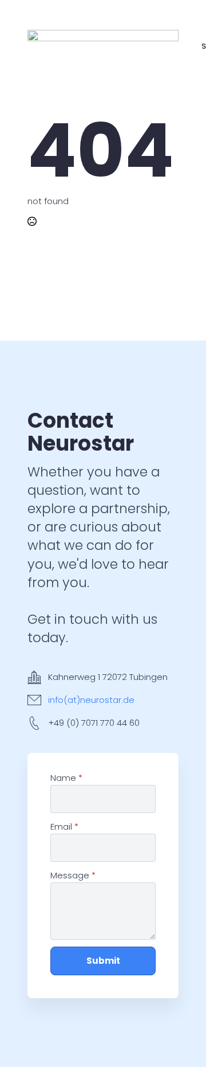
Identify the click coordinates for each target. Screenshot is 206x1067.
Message (73, 875)
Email (64, 826)
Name (66, 778)
